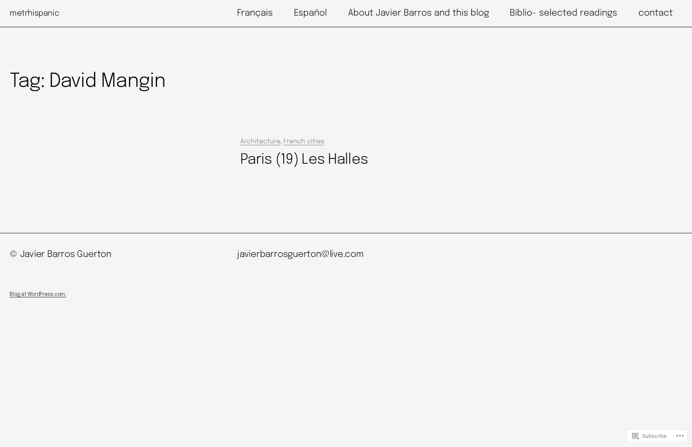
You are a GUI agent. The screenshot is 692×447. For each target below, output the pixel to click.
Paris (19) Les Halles (304, 159)
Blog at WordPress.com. (38, 294)
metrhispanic (34, 13)
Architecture (260, 141)
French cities (304, 141)
